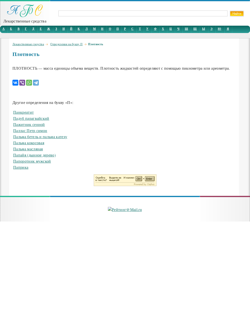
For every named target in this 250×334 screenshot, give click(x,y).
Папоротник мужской (32, 161)
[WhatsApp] (29, 83)
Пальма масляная (28, 148)
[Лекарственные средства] (25, 15)
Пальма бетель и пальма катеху (40, 136)
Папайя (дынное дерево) (34, 154)
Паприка (20, 167)
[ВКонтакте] (15, 83)
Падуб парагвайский (31, 118)
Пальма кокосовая (28, 142)
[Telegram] (36, 83)
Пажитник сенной (29, 124)
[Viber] (22, 83)
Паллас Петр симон (30, 130)
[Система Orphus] (125, 184)
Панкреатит (23, 112)
